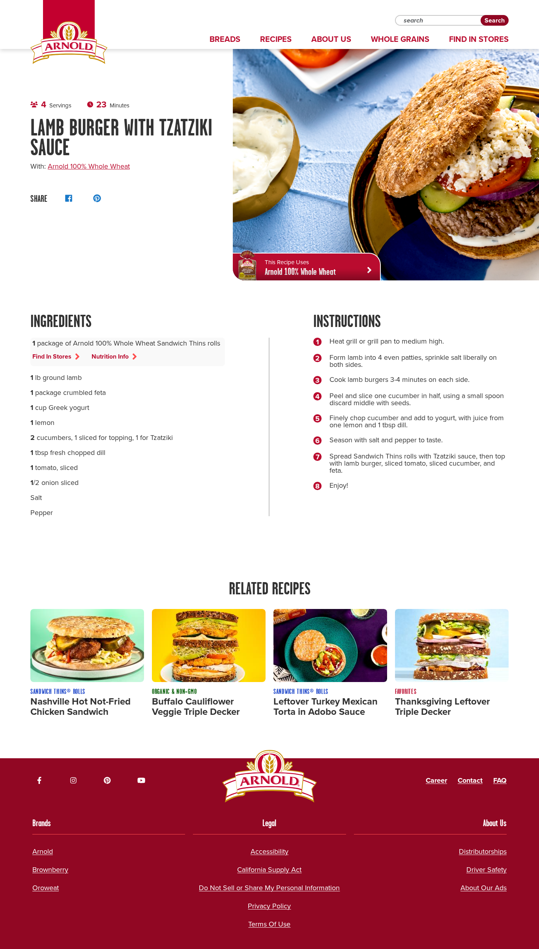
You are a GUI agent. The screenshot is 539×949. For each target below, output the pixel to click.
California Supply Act (269, 869)
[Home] (68, 42)
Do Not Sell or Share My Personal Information (269, 888)
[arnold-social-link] (39, 780)
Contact (470, 780)
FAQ (500, 780)
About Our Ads (483, 888)
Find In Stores (479, 39)
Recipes (276, 39)
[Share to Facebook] (69, 198)
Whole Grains (400, 39)
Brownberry (50, 869)
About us (331, 39)
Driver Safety (486, 869)
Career (436, 780)
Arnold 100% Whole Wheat (89, 166)
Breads (225, 39)
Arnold (42, 851)
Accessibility (269, 851)
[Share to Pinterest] (97, 198)
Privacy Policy (269, 906)
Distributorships (483, 851)
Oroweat (45, 888)
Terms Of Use (269, 924)
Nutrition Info (110, 356)
